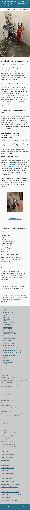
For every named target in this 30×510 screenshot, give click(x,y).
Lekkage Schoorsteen (8, 362)
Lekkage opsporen (7, 328)
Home (4, 309)
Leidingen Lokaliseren (10, 322)
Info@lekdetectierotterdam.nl (8, 407)
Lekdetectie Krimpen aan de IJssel (10, 492)
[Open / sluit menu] (28, 9)
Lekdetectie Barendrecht (9, 338)
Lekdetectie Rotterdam (7, 451)
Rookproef (7, 319)
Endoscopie (7, 315)
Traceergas (7, 324)
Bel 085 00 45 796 (15, 218)
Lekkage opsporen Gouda (9, 355)
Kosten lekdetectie (7, 327)
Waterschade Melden (8, 310)
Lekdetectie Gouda (8, 353)
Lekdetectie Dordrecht (8, 343)
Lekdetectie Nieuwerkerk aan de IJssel (12, 352)
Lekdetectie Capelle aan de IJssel (11, 348)
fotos (4, 358)
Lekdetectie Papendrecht (9, 345)
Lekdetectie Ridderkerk (9, 342)
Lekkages (5, 357)
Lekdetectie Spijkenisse (7, 457)
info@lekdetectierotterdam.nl (16, 166)
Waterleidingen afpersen (10, 321)
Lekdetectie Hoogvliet (8, 335)
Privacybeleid (6, 360)
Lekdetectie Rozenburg (9, 337)
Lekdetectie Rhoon (7, 340)
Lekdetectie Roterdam (8, 330)
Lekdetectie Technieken (9, 312)
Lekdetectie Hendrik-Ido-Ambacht (11, 347)
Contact (5, 363)
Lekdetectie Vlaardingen (9, 332)
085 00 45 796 (12, 164)
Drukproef (7, 317)
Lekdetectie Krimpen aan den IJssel (12, 350)
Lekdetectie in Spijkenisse (9, 333)
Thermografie (7, 314)
